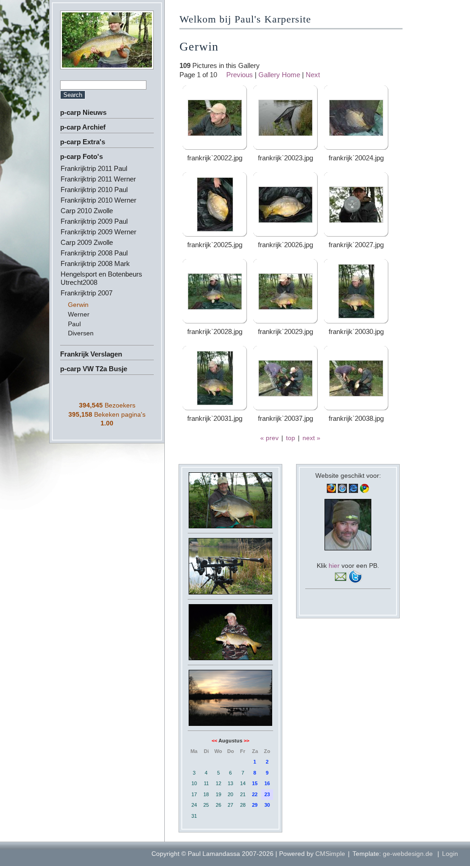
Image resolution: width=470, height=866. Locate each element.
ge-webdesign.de (408, 853)
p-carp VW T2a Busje (93, 369)
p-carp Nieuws (83, 112)
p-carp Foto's (81, 156)
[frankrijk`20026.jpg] (285, 220)
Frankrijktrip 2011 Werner (98, 179)
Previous (239, 75)
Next (313, 75)
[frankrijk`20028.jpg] (215, 307)
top (290, 437)
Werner (79, 314)
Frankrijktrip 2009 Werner (98, 232)
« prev (269, 437)
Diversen (81, 333)
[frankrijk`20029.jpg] (285, 307)
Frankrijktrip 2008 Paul (94, 253)
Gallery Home (279, 75)
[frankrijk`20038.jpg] (356, 394)
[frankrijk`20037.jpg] (285, 394)
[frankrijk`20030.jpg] (356, 316)
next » (311, 437)
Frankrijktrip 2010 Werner (98, 200)
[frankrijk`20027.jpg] (356, 220)
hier (334, 565)
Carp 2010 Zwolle (87, 211)
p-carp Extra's (82, 142)
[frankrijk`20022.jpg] (215, 133)
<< (214, 740)
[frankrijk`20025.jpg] (215, 229)
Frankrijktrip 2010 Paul (94, 189)
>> (246, 740)
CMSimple (330, 853)
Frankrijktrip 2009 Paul (94, 221)
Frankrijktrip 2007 (86, 293)
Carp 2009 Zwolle (87, 242)
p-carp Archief (83, 127)
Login (450, 853)
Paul (74, 324)
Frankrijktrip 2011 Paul (94, 168)
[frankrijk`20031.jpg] (215, 403)
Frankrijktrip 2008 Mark (95, 263)
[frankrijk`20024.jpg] (356, 133)
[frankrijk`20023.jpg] (285, 133)
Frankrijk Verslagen (91, 354)
